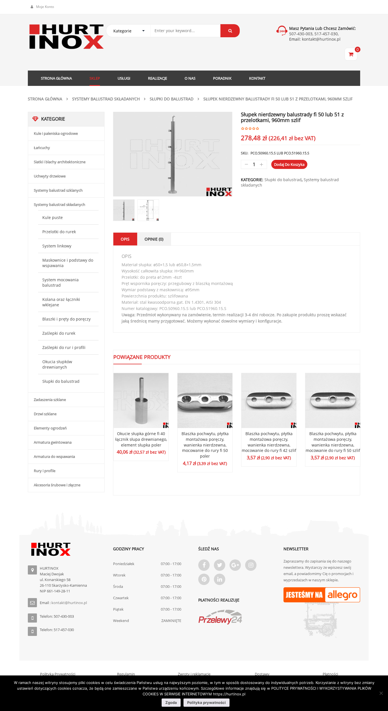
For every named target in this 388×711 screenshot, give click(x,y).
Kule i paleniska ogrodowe (56, 133)
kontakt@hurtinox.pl (321, 39)
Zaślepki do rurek (58, 333)
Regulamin (126, 674)
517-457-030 (326, 33)
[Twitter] (219, 565)
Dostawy (262, 674)
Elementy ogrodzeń (50, 428)
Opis (125, 239)
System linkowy (56, 246)
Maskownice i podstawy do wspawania (67, 262)
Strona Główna (45, 99)
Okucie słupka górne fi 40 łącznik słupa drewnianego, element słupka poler (141, 439)
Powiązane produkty (141, 357)
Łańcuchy (42, 147)
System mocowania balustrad (60, 282)
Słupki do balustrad (171, 99)
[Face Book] (204, 565)
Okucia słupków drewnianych (57, 364)
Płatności (330, 674)
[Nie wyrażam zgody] (381, 693)
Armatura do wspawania (54, 456)
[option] (172, 154)
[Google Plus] (235, 565)
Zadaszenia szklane (50, 399)
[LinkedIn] (219, 579)
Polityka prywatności (206, 702)
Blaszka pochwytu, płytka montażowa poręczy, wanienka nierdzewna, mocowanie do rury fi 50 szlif (333, 442)
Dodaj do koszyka (289, 164)
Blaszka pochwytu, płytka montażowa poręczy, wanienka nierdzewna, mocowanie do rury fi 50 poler (205, 445)
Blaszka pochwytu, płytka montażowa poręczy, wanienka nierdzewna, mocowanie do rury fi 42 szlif (269, 442)
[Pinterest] (204, 579)
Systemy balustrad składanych (106, 99)
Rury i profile (44, 470)
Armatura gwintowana (53, 442)
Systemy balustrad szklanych (58, 190)
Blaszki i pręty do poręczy (66, 319)
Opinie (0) (154, 239)
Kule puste (52, 217)
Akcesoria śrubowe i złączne (57, 484)
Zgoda (171, 702)
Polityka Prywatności (57, 674)
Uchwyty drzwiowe (50, 176)
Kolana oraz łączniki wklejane (61, 302)
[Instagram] (250, 565)
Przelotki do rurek (59, 231)
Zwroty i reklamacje (194, 674)
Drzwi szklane (45, 413)
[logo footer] (66, 549)
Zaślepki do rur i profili (63, 347)
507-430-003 (300, 33)
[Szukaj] (230, 30)
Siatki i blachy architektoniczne (59, 161)
